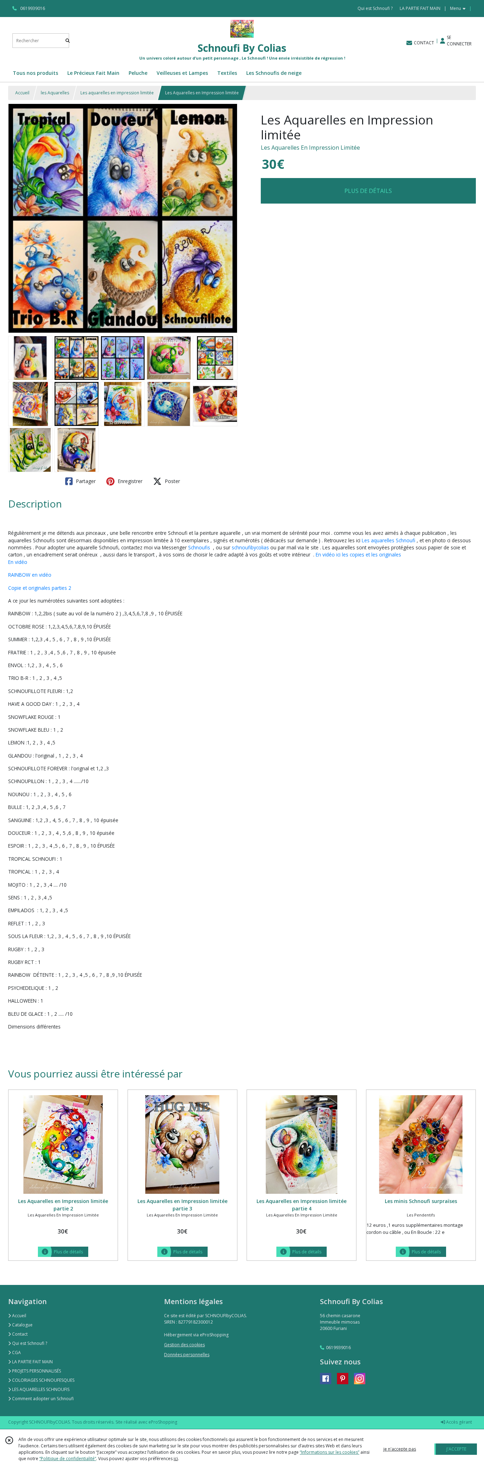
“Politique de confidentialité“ (67, 1459)
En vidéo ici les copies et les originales (358, 554)
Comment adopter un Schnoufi (42, 1399)
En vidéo (17, 562)
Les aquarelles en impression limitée (117, 93)
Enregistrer (129, 481)
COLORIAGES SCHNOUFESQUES (42, 1380)
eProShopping (162, 1422)
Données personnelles (186, 1355)
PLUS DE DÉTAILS (368, 191)
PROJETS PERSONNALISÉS (36, 1371)
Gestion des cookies (184, 1345)
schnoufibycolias (250, 547)
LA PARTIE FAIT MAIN (32, 1362)
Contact (19, 1334)
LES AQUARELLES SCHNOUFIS (40, 1389)
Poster (171, 481)
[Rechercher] (68, 41)
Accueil (22, 93)
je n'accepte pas (399, 1449)
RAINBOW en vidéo (29, 574)
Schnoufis (200, 547)
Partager (85, 481)
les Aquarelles (55, 93)
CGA (16, 1352)
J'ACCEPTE (456, 1449)
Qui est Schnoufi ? (29, 1343)
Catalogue (22, 1325)
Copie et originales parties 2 (39, 587)
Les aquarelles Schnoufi (388, 540)
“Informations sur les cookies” (329, 1452)
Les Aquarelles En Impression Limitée (310, 147)
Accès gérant (458, 1422)
